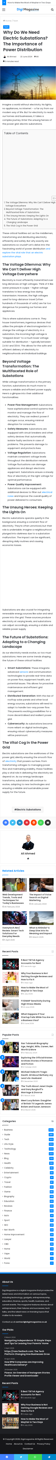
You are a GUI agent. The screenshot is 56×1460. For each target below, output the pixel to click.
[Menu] (3, 10)
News (7, 1153)
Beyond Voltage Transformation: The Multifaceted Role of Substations (24, 211)
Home (8, 20)
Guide (7, 1134)
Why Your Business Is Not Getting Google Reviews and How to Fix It (36, 976)
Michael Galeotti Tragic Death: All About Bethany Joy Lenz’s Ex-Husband (37, 1075)
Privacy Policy (43, 1443)
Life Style (8, 1144)
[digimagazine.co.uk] (28, 9)
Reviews (8, 1206)
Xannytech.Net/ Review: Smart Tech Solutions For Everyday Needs (13, 932)
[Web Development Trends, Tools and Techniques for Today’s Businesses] (14, 885)
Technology (10, 1148)
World (7, 1258)
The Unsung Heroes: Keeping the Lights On (27, 215)
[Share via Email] (48, 823)
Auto (6, 1215)
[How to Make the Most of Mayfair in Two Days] (10, 991)
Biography (9, 1196)
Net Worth (9, 1229)
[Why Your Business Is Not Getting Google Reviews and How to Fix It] (10, 977)
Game (7, 1191)
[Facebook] (6, 823)
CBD (6, 1244)
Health (7, 1163)
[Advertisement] (28, 165)
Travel (7, 1182)
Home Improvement (14, 1234)
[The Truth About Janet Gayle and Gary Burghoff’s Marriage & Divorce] (10, 1090)
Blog (6, 1158)
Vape (7, 1253)
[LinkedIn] (20, 823)
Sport (7, 1220)
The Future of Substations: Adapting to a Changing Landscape (27, 221)
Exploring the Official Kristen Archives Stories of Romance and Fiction (37, 1060)
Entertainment (11, 1172)
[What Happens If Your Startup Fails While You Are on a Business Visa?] (10, 1018)
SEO (6, 1225)
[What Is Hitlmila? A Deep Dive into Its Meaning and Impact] (41, 918)
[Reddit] (34, 823)
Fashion (8, 1187)
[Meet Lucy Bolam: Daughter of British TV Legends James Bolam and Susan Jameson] (10, 1104)
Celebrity (9, 1168)
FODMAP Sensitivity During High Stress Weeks (35, 1002)
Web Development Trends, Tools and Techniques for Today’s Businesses (13, 899)
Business (8, 1129)
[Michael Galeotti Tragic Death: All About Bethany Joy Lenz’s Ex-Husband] (10, 1076)
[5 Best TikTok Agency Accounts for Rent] (10, 964)
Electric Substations (29, 809)
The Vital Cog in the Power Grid (22, 225)
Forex (7, 1263)
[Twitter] (13, 823)
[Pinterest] (27, 823)
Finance (8, 1210)
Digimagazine (28, 1439)
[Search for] (52, 10)
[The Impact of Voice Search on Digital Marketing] (41, 885)
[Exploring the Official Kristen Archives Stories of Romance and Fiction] (10, 1061)
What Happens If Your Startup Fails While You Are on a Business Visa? (37, 1017)
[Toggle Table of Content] (52, 198)
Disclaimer (28, 1448)
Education (9, 1201)
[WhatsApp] (41, 823)
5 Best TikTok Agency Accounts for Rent (32, 962)
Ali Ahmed (11, 56)
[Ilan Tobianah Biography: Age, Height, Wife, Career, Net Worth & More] (10, 1047)
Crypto (7, 1177)
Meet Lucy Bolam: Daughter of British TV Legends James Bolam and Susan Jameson (36, 1103)
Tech (15, 20)
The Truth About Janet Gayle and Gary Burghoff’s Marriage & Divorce (37, 1089)
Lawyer (7, 1239)
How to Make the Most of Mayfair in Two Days (29, 2)
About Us (18, 1443)
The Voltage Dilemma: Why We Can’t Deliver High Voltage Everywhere (30, 204)
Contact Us (29, 1443)
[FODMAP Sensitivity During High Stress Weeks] (10, 1004)
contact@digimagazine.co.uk (31, 1321)
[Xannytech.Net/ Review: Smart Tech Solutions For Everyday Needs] (14, 918)
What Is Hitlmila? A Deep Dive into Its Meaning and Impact (40, 930)
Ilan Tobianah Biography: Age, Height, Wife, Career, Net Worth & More (37, 1046)
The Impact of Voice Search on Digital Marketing (40, 897)
